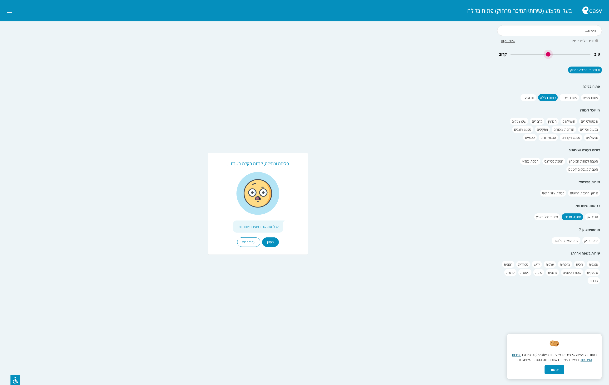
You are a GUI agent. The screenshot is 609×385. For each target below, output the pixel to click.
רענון (270, 242)
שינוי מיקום (508, 40)
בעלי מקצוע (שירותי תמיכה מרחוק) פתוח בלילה (519, 10)
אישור (554, 369)
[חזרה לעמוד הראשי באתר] (592, 10)
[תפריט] (9, 10)
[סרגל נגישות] (15, 380)
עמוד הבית (248, 242)
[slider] (550, 54)
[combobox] (549, 30)
